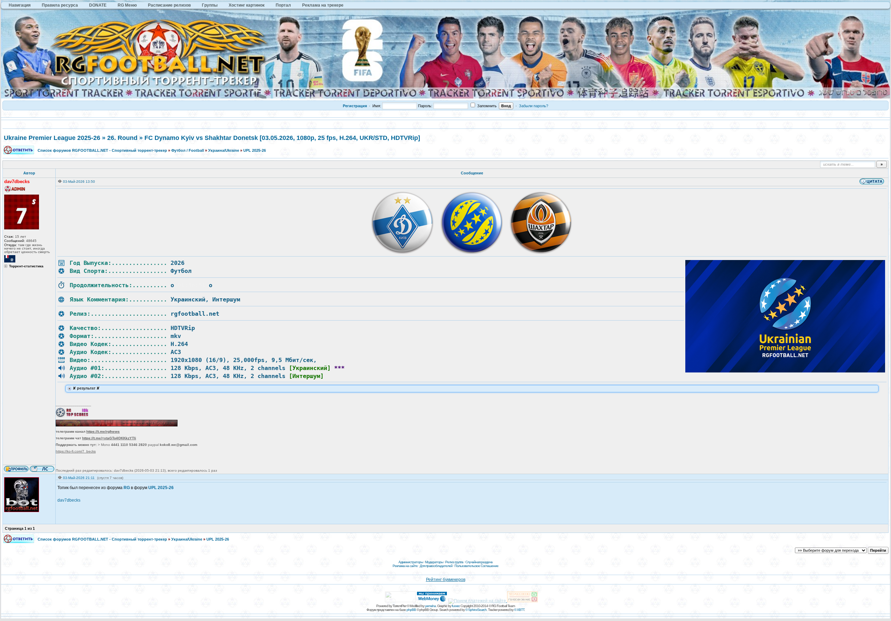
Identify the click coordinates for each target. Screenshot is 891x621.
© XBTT (519, 610)
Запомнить (486, 106)
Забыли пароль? (533, 106)
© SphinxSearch (476, 610)
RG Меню (127, 5)
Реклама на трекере (323, 5)
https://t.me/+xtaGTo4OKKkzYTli (109, 438)
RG (127, 487)
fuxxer (455, 606)
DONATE (98, 5)
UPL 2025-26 (254, 150)
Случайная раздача (478, 562)
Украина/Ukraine (223, 150)
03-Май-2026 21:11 (79, 478)
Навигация (20, 5)
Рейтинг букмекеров (445, 579)
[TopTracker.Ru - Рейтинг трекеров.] (522, 600)
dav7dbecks (68, 500)
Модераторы (434, 562)
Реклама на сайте (405, 566)
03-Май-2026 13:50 (79, 181)
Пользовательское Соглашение (476, 566)
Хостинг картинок (247, 5)
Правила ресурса (60, 5)
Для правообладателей (436, 566)
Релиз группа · (455, 562)
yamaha (430, 606)
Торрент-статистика (26, 266)
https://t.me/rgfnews (103, 431)
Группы (210, 5)
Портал (283, 5)
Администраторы (411, 562)
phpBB (411, 610)
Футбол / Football (187, 150)
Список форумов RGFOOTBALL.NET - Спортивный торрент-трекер (102, 150)
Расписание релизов (169, 5)
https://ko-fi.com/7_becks (76, 451)
